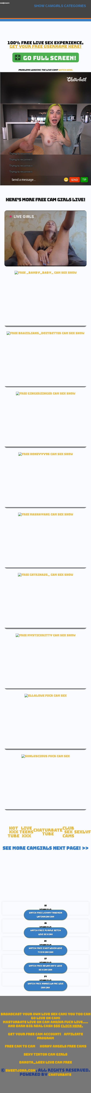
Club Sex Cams (68, 832)
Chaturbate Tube (48, 832)
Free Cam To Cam (20, 1046)
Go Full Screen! (48, 58)
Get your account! (34, 1034)
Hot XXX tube (13, 832)
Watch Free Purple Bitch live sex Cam (45, 932)
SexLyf (82, 832)
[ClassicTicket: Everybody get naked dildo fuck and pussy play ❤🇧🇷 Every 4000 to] (45, 333)
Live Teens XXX (26, 832)
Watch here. (65, 69)
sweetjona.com (4, 3)
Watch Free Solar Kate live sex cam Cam (45, 968)
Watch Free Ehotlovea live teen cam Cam (45, 950)
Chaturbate (59, 1075)
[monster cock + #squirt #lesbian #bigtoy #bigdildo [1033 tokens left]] (45, 514)
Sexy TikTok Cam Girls (45, 1054)
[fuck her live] (46, 696)
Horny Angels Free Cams (63, 1046)
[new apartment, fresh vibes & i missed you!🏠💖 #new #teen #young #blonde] (45, 454)
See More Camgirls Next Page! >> (46, 848)
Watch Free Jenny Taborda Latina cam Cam (45, 915)
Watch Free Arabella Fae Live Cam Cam (46, 985)
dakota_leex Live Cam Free (45, 1062)
